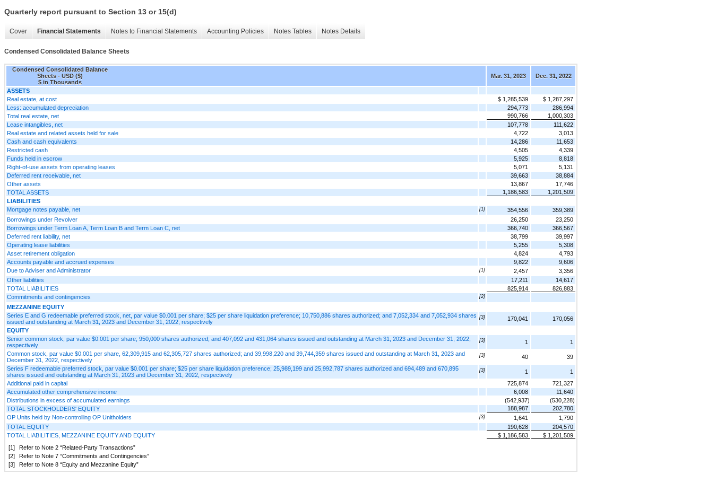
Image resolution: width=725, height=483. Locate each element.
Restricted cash (27, 150)
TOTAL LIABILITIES (32, 288)
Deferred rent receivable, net (44, 175)
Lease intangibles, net (35, 124)
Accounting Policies (235, 31)
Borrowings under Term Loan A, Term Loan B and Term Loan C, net (93, 228)
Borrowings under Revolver (42, 219)
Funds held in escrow (34, 158)
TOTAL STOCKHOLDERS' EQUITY (53, 409)
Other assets (24, 184)
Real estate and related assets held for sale (62, 133)
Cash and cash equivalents (42, 141)
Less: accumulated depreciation (48, 107)
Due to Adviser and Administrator (49, 270)
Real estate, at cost (32, 99)
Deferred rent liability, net (38, 236)
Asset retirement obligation (41, 253)
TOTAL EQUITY (28, 427)
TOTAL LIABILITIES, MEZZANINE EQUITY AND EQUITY (81, 435)
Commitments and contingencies (49, 297)
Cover (18, 31)
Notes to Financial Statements (154, 31)
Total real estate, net (33, 116)
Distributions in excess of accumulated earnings (68, 400)
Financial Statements (69, 31)
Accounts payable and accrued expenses (60, 262)
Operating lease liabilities (38, 245)
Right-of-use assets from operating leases (61, 167)
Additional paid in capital (37, 383)
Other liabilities (25, 280)
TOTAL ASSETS (28, 192)
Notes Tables (293, 31)
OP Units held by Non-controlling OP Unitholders (69, 417)
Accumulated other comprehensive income (62, 392)
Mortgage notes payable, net (43, 209)
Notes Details (341, 31)
